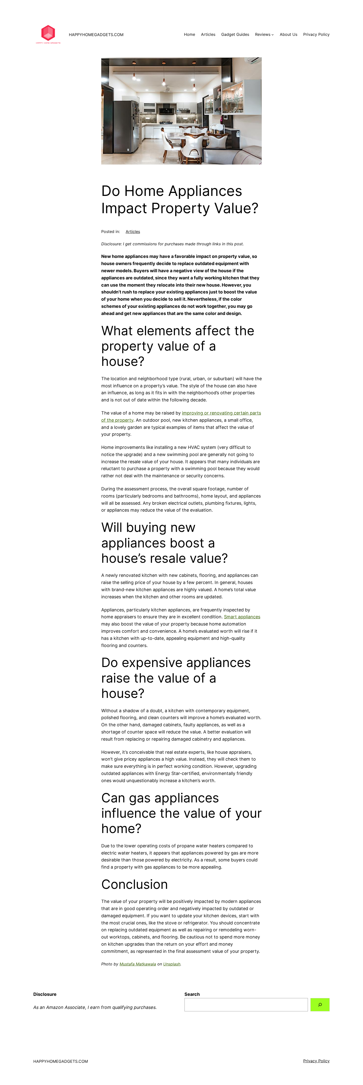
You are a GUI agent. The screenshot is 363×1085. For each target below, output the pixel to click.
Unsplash (171, 963)
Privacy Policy (316, 1060)
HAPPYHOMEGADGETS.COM (96, 34)
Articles (133, 231)
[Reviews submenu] (272, 34)
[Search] (320, 1004)
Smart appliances (242, 616)
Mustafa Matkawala (138, 963)
